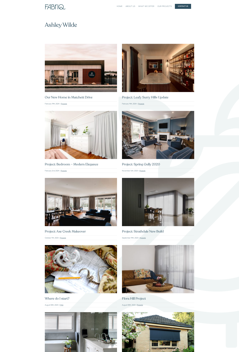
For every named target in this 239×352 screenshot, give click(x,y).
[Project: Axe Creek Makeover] (81, 179)
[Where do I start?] (81, 246)
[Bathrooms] (81, 314)
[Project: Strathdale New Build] (158, 179)
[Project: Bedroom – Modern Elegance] (81, 112)
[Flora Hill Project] (158, 246)
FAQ (61, 305)
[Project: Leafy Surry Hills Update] (158, 45)
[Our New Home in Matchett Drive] (81, 45)
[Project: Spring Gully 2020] (158, 112)
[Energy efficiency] (158, 314)
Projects (64, 104)
